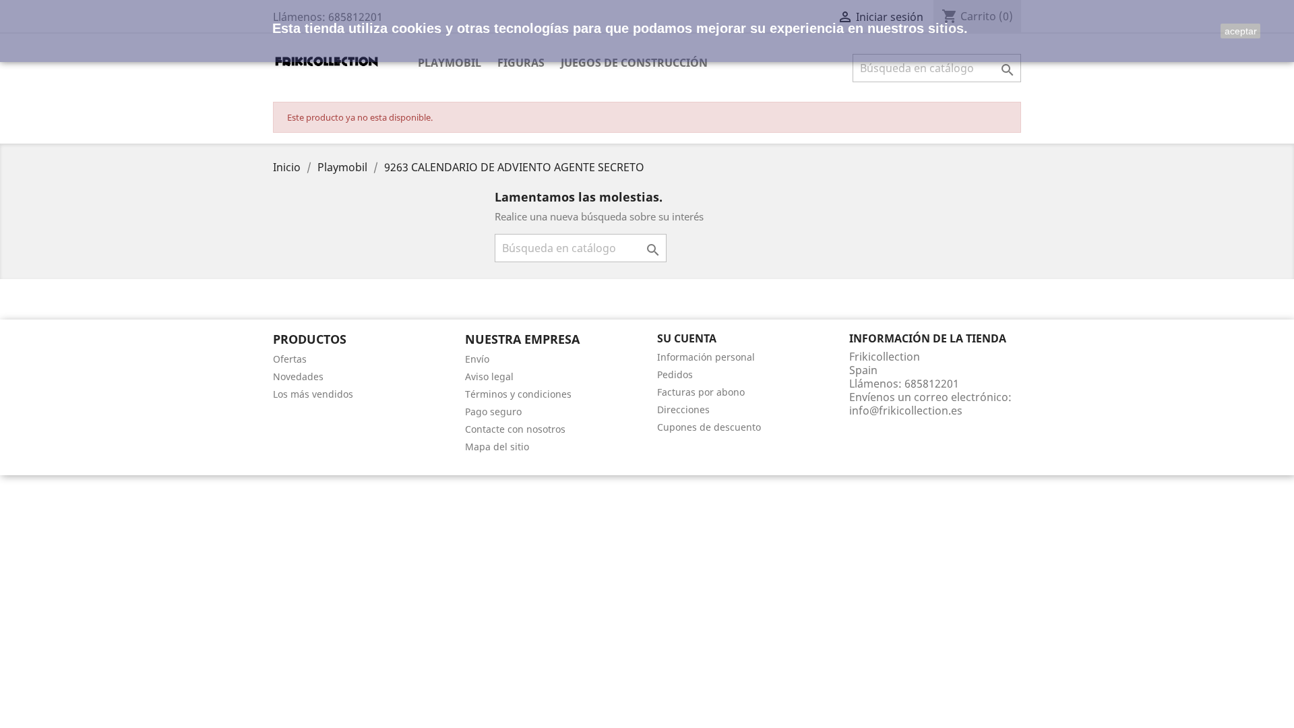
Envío (477, 359)
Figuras (521, 62)
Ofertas (290, 359)
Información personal (706, 357)
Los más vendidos (313, 394)
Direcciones (683, 409)
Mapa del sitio (497, 446)
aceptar (1241, 31)
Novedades (298, 376)
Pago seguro (493, 411)
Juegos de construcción (634, 62)
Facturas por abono (701, 392)
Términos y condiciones (518, 394)
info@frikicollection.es (905, 410)
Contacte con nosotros (515, 429)
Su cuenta (686, 338)
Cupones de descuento (709, 427)
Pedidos (675, 374)
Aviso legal (489, 376)
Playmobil (449, 62)
